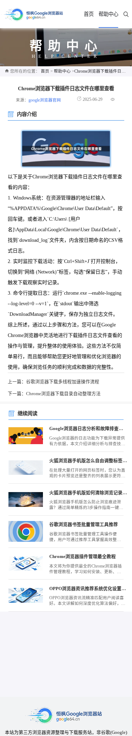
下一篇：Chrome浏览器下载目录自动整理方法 (54, 393)
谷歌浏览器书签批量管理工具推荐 (83, 524)
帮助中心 (108, 14)
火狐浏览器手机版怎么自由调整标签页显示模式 (88, 460)
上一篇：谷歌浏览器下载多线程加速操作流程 (53, 381)
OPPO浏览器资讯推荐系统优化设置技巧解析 (88, 588)
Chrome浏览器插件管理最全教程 (82, 556)
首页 (89, 14)
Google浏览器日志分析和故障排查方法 (88, 428)
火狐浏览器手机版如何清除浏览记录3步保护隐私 (88, 492)
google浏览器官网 (45, 100)
